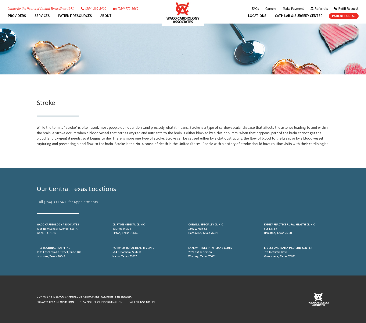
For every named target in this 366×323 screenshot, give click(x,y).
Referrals (321, 8)
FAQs (255, 8)
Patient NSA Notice (142, 302)
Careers (270, 8)
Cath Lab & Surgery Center (299, 15)
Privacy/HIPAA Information (55, 302)
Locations (257, 15)
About (106, 15)
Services (42, 15)
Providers (17, 15)
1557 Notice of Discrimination (101, 302)
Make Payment (293, 8)
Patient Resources (75, 15)
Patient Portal (343, 16)
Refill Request (348, 8)
